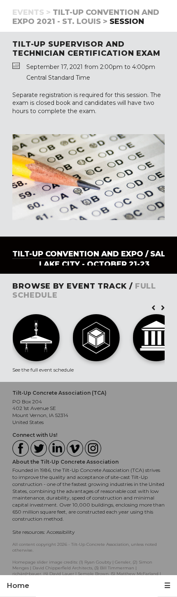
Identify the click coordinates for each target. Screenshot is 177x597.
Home (18, 585)
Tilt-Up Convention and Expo (77, 253)
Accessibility (61, 532)
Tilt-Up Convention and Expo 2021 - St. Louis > (85, 17)
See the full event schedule (43, 370)
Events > (31, 12)
